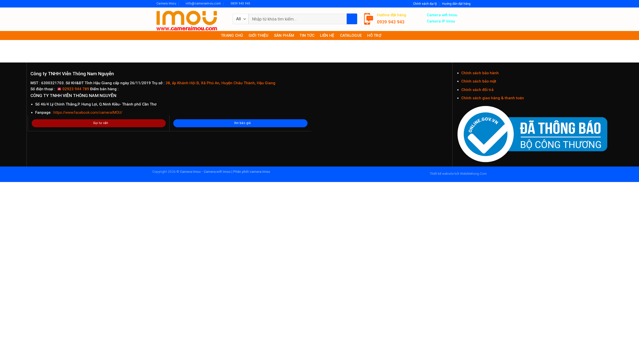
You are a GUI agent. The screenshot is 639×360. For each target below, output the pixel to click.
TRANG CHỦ (232, 35)
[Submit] (352, 19)
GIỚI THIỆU (259, 35)
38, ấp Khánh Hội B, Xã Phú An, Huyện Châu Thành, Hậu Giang (219, 83)
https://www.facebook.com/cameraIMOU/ (87, 112)
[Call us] (484, 3)
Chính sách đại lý (425, 4)
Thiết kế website (442, 174)
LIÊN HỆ (327, 35)
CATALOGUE (351, 35)
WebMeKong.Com (473, 174)
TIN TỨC (307, 35)
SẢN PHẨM (284, 35)
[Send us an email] (480, 3)
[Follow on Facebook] (475, 3)
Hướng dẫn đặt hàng (456, 4)
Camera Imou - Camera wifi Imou (205, 172)
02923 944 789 (75, 89)
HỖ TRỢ (374, 35)
